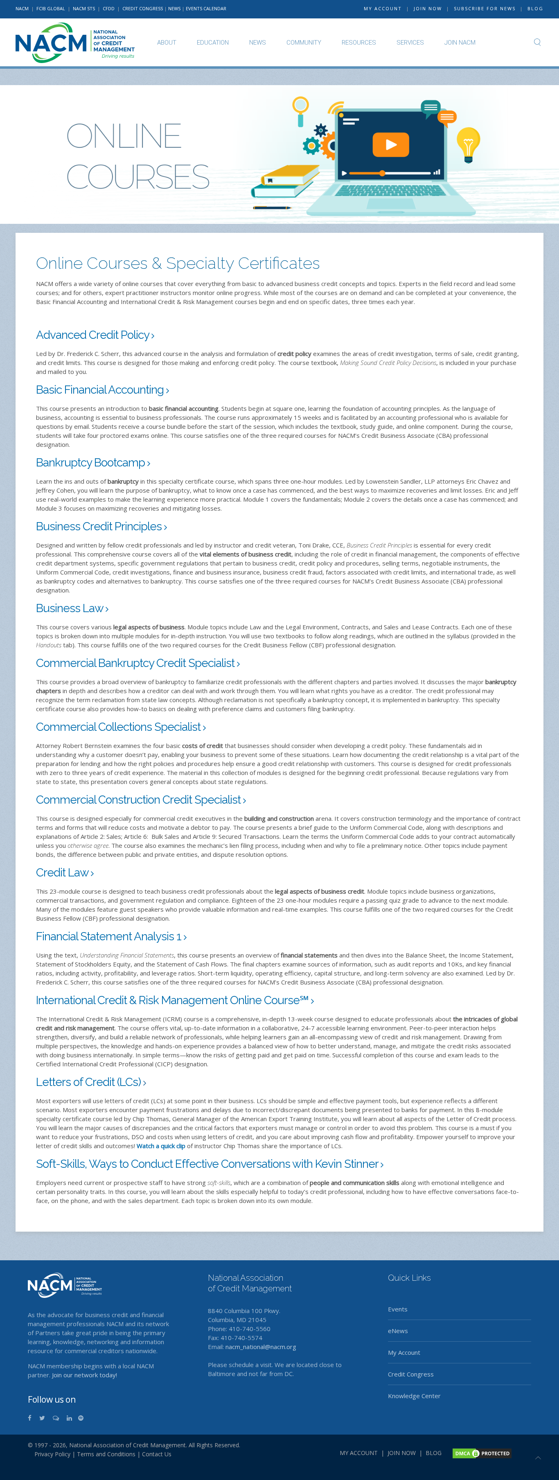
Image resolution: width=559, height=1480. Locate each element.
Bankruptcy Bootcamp (91, 462)
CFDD (109, 8)
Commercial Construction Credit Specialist (139, 799)
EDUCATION (213, 42)
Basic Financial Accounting (101, 389)
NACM (22, 8)
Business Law (71, 608)
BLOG (535, 8)
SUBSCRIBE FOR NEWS (485, 8)
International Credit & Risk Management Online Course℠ (173, 1000)
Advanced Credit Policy (93, 335)
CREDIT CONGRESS (142, 8)
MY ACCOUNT (383, 8)
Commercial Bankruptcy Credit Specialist (136, 663)
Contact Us (156, 1454)
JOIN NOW (428, 8)
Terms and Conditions (106, 1454)
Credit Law (63, 872)
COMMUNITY (303, 42)
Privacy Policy (49, 1454)
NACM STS (84, 8)
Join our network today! (84, 1375)
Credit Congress (411, 1374)
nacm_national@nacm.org (260, 1347)
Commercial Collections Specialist (119, 727)
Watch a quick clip (161, 1146)
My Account (404, 1352)
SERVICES (410, 42)
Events (398, 1309)
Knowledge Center (414, 1396)
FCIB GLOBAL (50, 8)
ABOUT (166, 42)
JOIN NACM (460, 42)
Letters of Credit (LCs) (89, 1082)
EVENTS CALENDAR (206, 8)
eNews (398, 1331)
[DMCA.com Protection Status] (481, 1452)
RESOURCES (359, 42)
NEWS (174, 8)
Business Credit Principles (100, 526)
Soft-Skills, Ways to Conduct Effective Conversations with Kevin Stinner (208, 1164)
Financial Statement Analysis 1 (110, 936)
